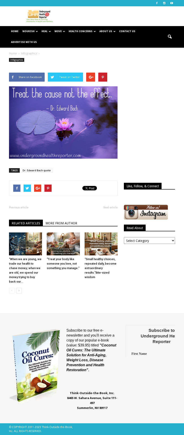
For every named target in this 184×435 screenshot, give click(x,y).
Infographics (16, 59)
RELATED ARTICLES (26, 223)
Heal (45, 31)
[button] (169, 36)
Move (58, 31)
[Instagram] (164, 3)
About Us (105, 31)
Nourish (28, 31)
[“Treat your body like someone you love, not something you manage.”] (63, 243)
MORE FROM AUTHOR (61, 223)
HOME (14, 31)
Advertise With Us (24, 42)
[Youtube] (171, 3)
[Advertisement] (122, 16)
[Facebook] (156, 3)
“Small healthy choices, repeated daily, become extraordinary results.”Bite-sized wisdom (100, 268)
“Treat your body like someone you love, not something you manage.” (63, 263)
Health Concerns (80, 31)
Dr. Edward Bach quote (37, 170)
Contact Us (127, 31)
